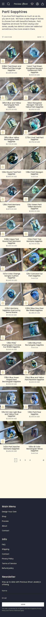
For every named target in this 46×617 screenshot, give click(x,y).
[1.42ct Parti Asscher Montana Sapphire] (11, 432)
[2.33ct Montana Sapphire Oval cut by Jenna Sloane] (11, 294)
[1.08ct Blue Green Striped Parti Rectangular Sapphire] (11, 363)
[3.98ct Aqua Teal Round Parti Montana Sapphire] (11, 225)
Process (5, 521)
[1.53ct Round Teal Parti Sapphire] (11, 158)
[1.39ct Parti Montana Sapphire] (11, 190)
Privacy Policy (7, 558)
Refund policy (8, 568)
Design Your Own (9, 511)
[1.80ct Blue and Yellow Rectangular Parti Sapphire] (11, 88)
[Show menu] (3, 4)
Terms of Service (9, 563)
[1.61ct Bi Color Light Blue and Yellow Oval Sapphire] (11, 398)
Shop (4, 516)
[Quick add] (3, 61)
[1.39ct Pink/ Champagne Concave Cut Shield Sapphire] (11, 328)
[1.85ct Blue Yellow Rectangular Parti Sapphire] (11, 123)
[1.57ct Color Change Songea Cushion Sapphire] (11, 259)
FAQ (3, 544)
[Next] (39, 460)
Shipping (5, 549)
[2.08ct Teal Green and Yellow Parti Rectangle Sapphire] (11, 52)
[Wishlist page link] (32, 4)
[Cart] (42, 4)
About (4, 526)
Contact (5, 530)
